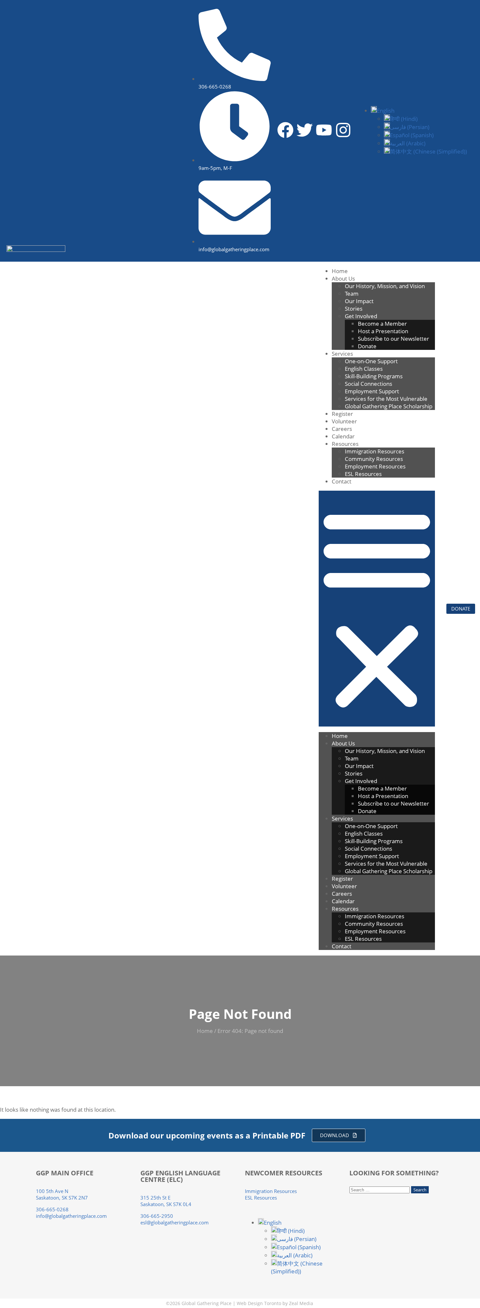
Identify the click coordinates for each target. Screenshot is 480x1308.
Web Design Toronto (259, 1303)
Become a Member (382, 323)
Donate (367, 346)
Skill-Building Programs (374, 376)
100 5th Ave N (52, 1191)
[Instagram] (343, 130)
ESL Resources (363, 474)
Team (352, 293)
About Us (343, 278)
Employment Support (372, 391)
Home (340, 271)
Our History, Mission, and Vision (385, 286)
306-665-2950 (156, 1216)
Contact (341, 481)
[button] (382, 110)
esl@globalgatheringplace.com (174, 1222)
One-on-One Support (371, 361)
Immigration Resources (374, 451)
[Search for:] (380, 1189)
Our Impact (359, 301)
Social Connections (368, 383)
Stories (353, 308)
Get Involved (361, 316)
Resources (345, 444)
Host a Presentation (383, 331)
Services (342, 353)
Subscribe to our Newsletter (393, 338)
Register (342, 413)
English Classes (364, 368)
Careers (342, 429)
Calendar (343, 436)
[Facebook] (285, 130)
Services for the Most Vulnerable (386, 398)
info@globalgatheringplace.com (71, 1216)
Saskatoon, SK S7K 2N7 (62, 1197)
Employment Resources (375, 466)
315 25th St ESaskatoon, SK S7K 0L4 (165, 1200)
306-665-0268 (52, 1209)
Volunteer (344, 421)
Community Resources (374, 459)
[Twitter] (304, 130)
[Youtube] (324, 130)
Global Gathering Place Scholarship (390, 406)
